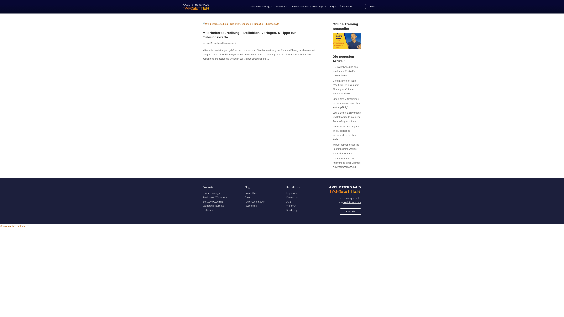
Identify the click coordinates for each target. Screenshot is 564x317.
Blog (332, 7)
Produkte (280, 7)
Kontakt (373, 6)
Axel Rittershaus (214, 43)
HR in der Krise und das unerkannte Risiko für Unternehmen (345, 71)
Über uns (344, 7)
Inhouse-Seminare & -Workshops (307, 7)
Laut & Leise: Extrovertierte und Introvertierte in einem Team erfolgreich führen (347, 117)
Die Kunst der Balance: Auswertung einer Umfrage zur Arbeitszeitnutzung (347, 162)
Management (229, 43)
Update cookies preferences (14, 226)
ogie (251, 205)
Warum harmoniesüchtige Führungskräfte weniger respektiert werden (346, 149)
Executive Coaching (260, 7)
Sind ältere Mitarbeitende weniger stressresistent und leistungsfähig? (347, 103)
